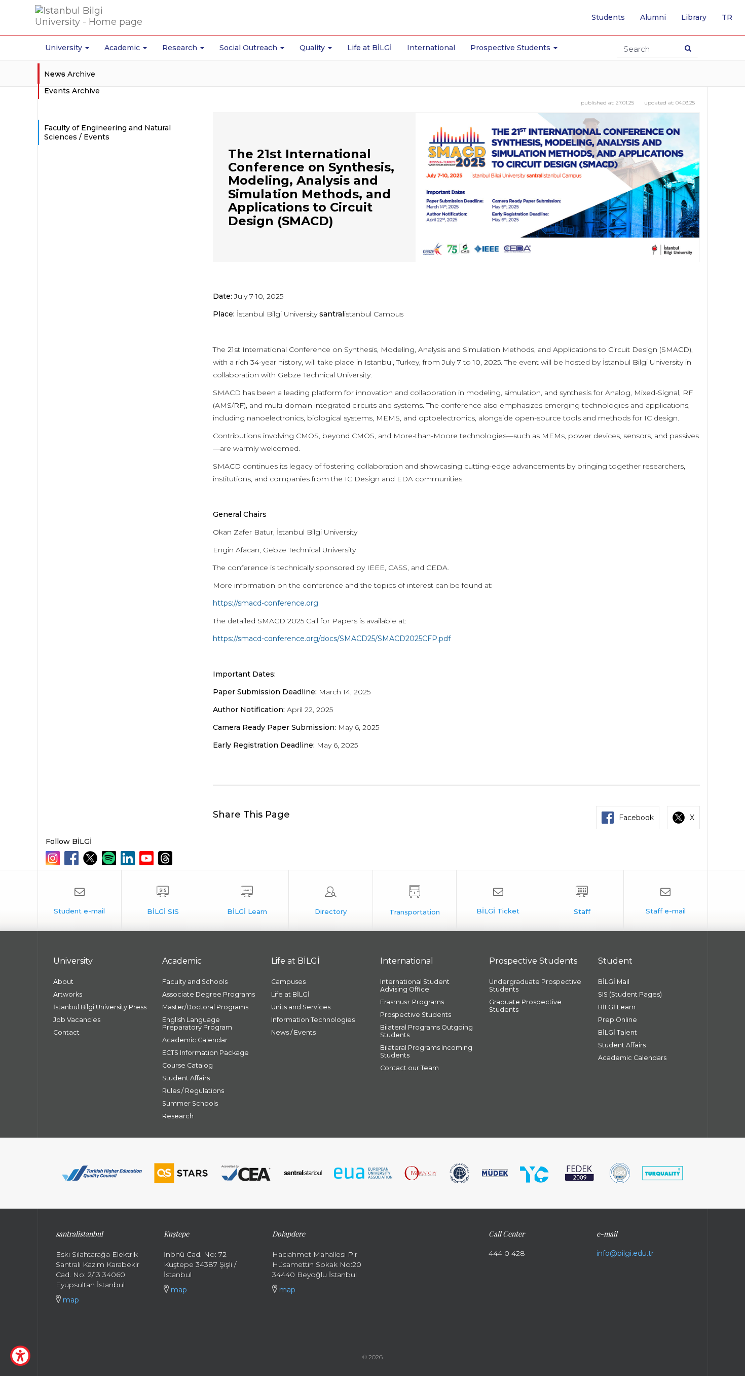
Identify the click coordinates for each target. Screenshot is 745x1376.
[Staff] (581, 900)
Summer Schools (190, 1103)
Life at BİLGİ (369, 47)
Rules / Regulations (193, 1091)
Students (608, 17)
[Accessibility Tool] (20, 1356)
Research (178, 1116)
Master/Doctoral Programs (205, 1007)
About (63, 981)
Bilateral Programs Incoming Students (426, 1051)
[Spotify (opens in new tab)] (110, 858)
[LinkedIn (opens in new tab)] (129, 858)
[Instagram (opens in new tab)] (54, 858)
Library (693, 17)
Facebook (636, 817)
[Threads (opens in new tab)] (166, 858)
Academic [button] (123, 47)
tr (731, 20)
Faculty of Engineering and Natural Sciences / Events (107, 132)
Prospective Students (415, 1014)
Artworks (67, 994)
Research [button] (180, 47)
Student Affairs (186, 1078)
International (431, 47)
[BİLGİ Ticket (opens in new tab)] (498, 900)
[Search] (688, 48)
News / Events (293, 1032)
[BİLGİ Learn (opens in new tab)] (246, 900)
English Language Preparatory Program (197, 1023)
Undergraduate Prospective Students (535, 985)
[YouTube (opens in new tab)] (147, 858)
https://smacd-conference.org (265, 603)
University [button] (64, 47)
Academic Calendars (632, 1058)
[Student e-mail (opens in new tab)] (79, 900)
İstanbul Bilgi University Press (99, 1007)
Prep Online (617, 1020)
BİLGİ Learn (617, 1007)
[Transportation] (414, 900)
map (70, 1299)
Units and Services (300, 1007)
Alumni (653, 17)
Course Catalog (187, 1065)
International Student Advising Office (415, 985)
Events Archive (72, 90)
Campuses (288, 981)
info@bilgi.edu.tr (625, 1253)
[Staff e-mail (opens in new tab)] (665, 900)
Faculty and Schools (195, 981)
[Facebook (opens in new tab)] (72, 858)
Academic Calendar (195, 1040)
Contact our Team (409, 1068)
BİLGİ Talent (617, 1032)
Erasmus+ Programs (412, 1002)
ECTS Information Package (205, 1052)
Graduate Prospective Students (525, 1005)
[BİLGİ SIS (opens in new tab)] (163, 900)
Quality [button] (313, 47)
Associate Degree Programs (208, 994)
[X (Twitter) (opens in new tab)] (91, 858)
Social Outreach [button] (249, 47)
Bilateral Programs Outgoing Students (426, 1031)
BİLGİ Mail (613, 981)
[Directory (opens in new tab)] (330, 900)
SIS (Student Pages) (630, 994)
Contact (66, 1032)
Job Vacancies (76, 1020)
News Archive (69, 74)
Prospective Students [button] (511, 47)
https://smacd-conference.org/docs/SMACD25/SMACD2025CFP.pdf (332, 638)
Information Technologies (313, 1020)
